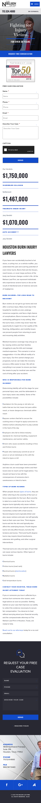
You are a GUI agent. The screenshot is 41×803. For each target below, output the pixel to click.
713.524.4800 (8, 11)
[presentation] (19, 150)
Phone (6, 102)
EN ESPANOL (33, 11)
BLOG (28, 796)
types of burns (25, 491)
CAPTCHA (7, 143)
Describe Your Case (11, 124)
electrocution (20, 571)
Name (6, 91)
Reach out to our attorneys (13, 630)
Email (5, 113)
